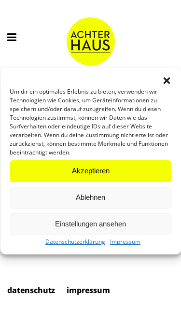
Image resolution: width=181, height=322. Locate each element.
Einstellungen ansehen (90, 224)
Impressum (125, 242)
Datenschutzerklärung (75, 242)
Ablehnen (90, 197)
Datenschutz (31, 291)
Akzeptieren (91, 171)
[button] (166, 80)
